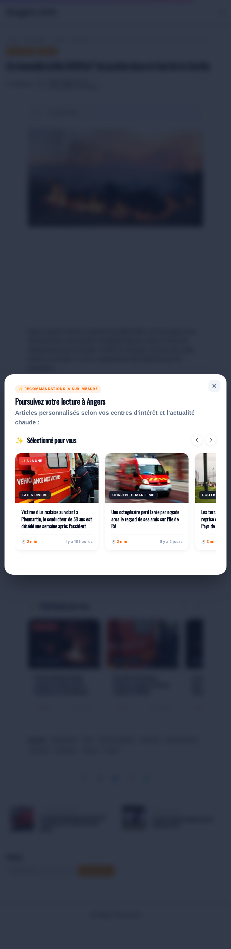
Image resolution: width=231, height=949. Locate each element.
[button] (197, 440)
